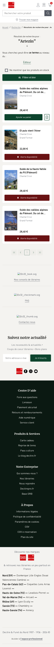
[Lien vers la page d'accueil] (11, 5)
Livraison (27, 402)
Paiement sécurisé (27, 407)
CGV (27, 526)
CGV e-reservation (27, 531)
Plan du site (27, 536)
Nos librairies (27, 478)
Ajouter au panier (23, 117)
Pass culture (27, 450)
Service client (27, 422)
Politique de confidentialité (27, 516)
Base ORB (27, 493)
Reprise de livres (27, 445)
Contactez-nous (27, 322)
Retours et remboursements (27, 412)
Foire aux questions (27, 397)
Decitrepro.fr (27, 488)
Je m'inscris (40, 358)
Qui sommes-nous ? (27, 473)
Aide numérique (27, 417)
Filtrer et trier (29, 77)
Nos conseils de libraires (27, 279)
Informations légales (27, 511)
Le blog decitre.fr (27, 455)
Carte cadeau (27, 440)
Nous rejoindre (27, 483)
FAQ (27, 300)
